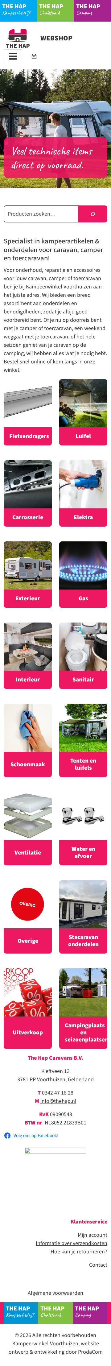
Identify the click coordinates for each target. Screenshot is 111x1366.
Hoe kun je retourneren (78, 1252)
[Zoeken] (92, 213)
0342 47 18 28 (57, 1093)
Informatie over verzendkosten (71, 1243)
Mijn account (92, 1235)
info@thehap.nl (58, 1101)
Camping (88, 9)
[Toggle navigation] (13, 56)
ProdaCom (90, 1352)
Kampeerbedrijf (16, 9)
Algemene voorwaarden (55, 1293)
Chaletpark (51, 9)
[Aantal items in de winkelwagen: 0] (34, 56)
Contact (98, 1265)
